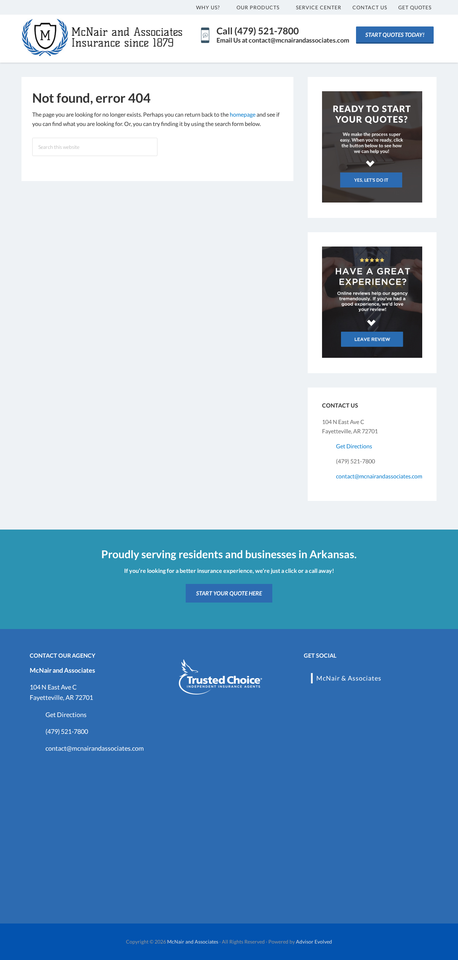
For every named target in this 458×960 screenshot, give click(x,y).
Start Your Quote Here (229, 593)
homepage (242, 114)
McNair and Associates (192, 942)
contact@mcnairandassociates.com (379, 476)
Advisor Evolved (314, 942)
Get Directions (354, 446)
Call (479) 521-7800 (257, 30)
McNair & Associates (348, 678)
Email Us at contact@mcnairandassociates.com (282, 40)
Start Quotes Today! (394, 34)
